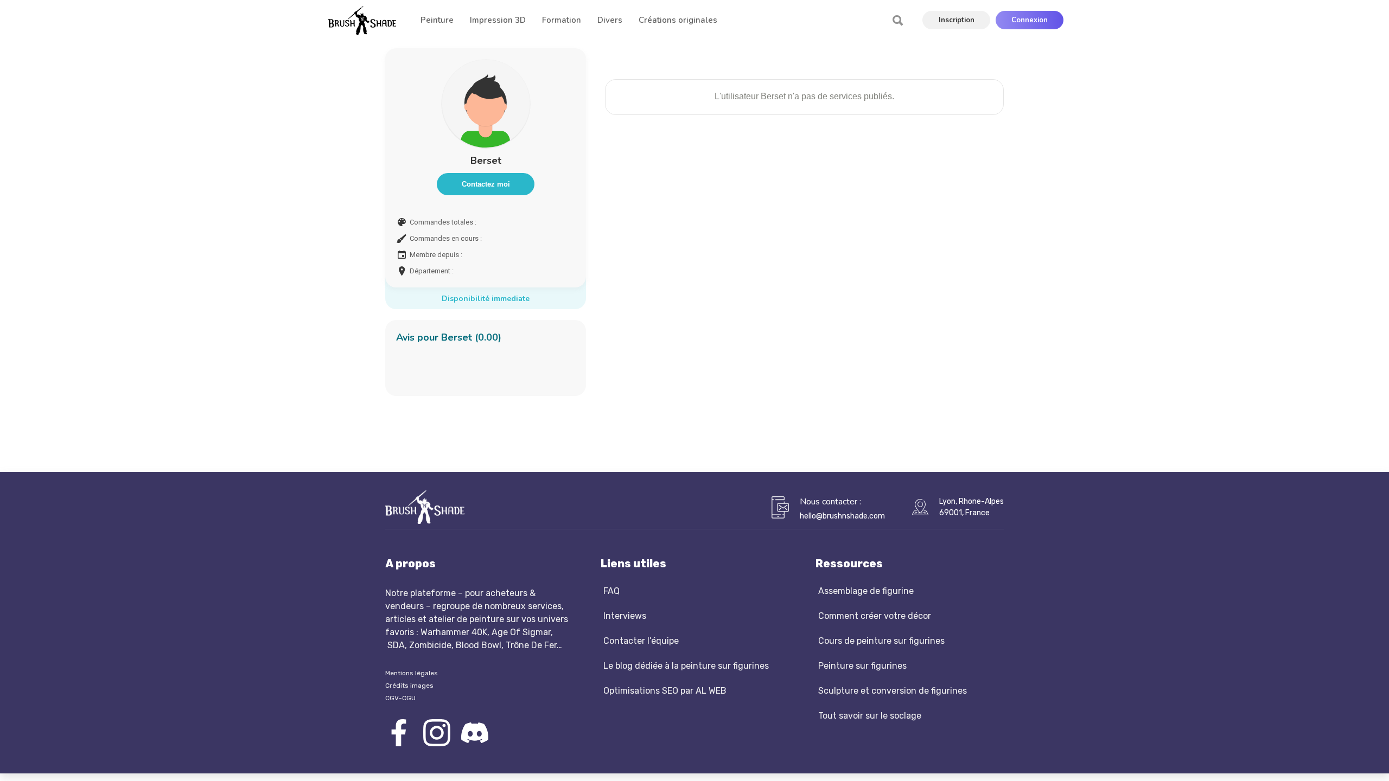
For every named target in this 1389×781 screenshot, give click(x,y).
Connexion (1029, 20)
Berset (485, 160)
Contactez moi (486, 184)
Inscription (956, 20)
